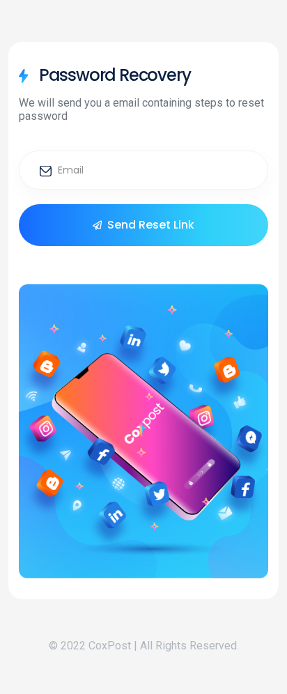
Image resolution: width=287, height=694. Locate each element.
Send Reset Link (150, 225)
